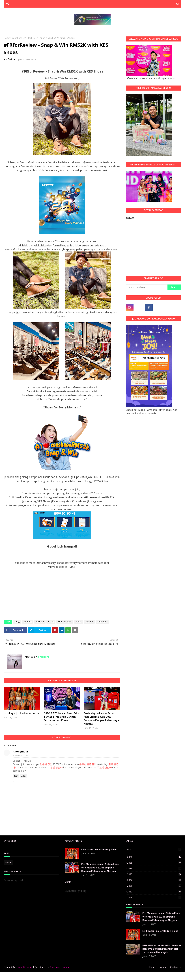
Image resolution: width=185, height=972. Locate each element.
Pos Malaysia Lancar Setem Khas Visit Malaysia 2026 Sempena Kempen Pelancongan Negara (102, 718)
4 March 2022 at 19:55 (23, 755)
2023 (154, 874)
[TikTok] (139, 307)
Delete (23, 776)
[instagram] (130, 307)
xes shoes (17, 38)
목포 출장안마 (104, 767)
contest (28, 621)
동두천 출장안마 (87, 764)
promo (89, 621)
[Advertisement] (153, 247)
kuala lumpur (65, 621)
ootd (78, 621)
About (163, 967)
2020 (154, 891)
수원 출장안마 (55, 767)
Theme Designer (24, 967)
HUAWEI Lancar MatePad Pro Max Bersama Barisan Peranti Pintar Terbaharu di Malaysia (161, 949)
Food (8, 862)
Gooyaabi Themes (59, 967)
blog (17, 621)
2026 (154, 857)
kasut (51, 621)
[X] (158, 307)
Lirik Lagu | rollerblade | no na (22, 713)
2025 (154, 862)
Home (7, 38)
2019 (153, 897)
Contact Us (175, 967)
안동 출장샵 (46, 764)
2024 (154, 868)
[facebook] (149, 307)
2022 (154, 880)
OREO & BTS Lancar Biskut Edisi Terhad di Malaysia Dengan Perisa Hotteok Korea (61, 717)
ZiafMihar (10, 59)
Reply (16, 776)
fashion (40, 621)
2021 (154, 885)
